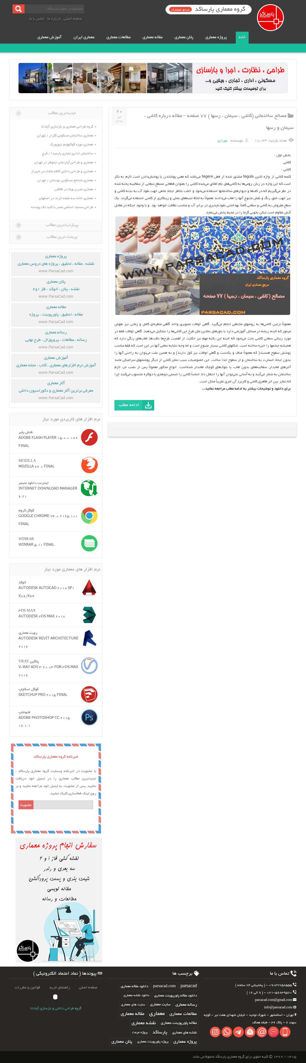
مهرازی (222, 141)
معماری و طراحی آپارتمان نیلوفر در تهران (63, 162)
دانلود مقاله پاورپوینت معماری (175, 996)
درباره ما (54, 19)
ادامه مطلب (129, 405)
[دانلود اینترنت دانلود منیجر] (88, 488)
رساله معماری (186, 1005)
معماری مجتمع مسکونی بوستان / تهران (65, 180)
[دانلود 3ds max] (88, 615)
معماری (157, 1014)
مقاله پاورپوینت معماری (179, 1023)
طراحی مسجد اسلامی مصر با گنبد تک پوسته (62, 207)
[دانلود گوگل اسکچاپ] (88, 694)
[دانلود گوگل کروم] (88, 515)
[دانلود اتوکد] (88, 587)
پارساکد (159, 1032)
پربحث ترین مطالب (47, 237)
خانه (242, 37)
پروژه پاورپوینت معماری (153, 1042)
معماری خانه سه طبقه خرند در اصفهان (66, 198)
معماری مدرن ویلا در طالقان (73, 189)
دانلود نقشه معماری (136, 995)
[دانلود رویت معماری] (88, 638)
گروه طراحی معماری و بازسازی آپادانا (67, 127)
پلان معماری (184, 37)
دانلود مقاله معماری (134, 986)
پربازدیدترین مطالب (47, 225)
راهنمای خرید (59, 988)
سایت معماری (160, 1005)
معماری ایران (84, 37)
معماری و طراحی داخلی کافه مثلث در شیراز (62, 171)
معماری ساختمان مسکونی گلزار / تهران (65, 136)
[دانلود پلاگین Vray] (88, 665)
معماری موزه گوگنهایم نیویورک (71, 145)
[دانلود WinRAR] (88, 543)
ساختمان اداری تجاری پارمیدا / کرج (67, 154)
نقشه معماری (143, 1023)
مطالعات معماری (118, 37)
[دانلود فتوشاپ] (88, 717)
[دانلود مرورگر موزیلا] (88, 465)
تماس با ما (37, 19)
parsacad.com (164, 986)
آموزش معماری (49, 37)
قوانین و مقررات (27, 988)
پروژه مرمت (140, 1032)
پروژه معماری (216, 37)
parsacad (188, 986)
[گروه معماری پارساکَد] (276, 24)
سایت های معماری (133, 1005)
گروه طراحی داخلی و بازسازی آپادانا (55, 1009)
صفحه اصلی (73, 19)
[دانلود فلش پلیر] (88, 437)
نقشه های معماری (184, 1033)
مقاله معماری (153, 37)
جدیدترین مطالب (46, 113)
